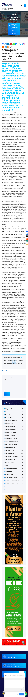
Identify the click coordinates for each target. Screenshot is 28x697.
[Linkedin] (8, 44)
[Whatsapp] (13, 44)
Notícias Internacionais (11, 456)
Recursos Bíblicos (13, 25)
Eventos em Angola (10, 432)
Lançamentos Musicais (11, 441)
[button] (27, 231)
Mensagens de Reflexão (11, 444)
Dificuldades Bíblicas (11, 420)
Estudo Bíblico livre (10, 426)
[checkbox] (3, 693)
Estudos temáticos (10, 429)
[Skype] (21, 44)
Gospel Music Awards (11, 438)
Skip (17, 694)
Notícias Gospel (9, 453)
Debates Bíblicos (9, 418)
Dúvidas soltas (9, 423)
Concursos (8, 412)
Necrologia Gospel (10, 447)
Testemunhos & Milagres (12, 480)
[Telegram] (5, 47)
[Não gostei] (6, 371)
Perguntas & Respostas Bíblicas (14, 29)
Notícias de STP (9, 450)
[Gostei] (2, 371)
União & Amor (9, 486)
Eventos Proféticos (10, 435)
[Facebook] (3, 44)
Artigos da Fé (8, 409)
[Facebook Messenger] (16, 44)
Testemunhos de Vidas (11, 483)
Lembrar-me (8, 390)
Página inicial (13, 24)
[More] (8, 47)
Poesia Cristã (9, 471)
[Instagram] (24, 44)
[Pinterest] (11, 44)
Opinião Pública (9, 462)
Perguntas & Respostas (11, 468)
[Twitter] (5, 44)
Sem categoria (9, 474)
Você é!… (7, 489)
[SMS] (19, 44)
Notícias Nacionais (10, 459)
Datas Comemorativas (11, 415)
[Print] (3, 47)
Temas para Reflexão (11, 477)
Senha (5, 385)
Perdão (7, 465)
